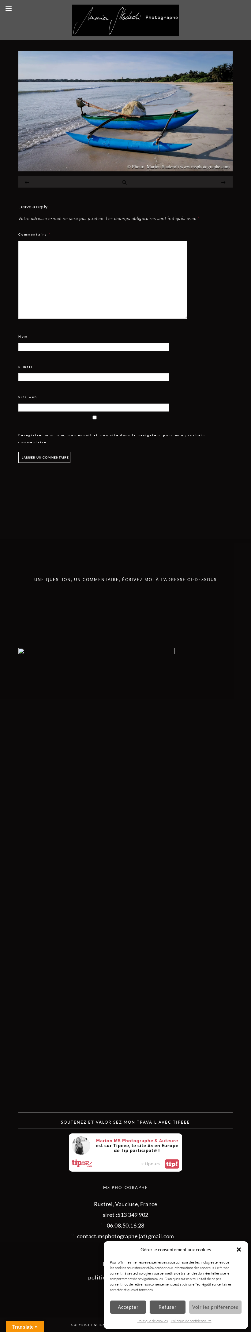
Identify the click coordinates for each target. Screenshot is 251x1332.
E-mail (27, 367)
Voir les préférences (215, 1307)
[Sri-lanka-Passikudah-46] (125, 169)
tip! (172, 1164)
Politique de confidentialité (191, 1321)
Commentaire (34, 234)
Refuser (168, 1307)
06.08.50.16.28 (125, 1225)
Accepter (128, 1307)
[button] (239, 1249)
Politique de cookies (152, 1321)
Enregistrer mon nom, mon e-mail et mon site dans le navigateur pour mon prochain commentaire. (111, 438)
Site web (27, 397)
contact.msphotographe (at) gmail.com (125, 1236)
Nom (25, 336)
